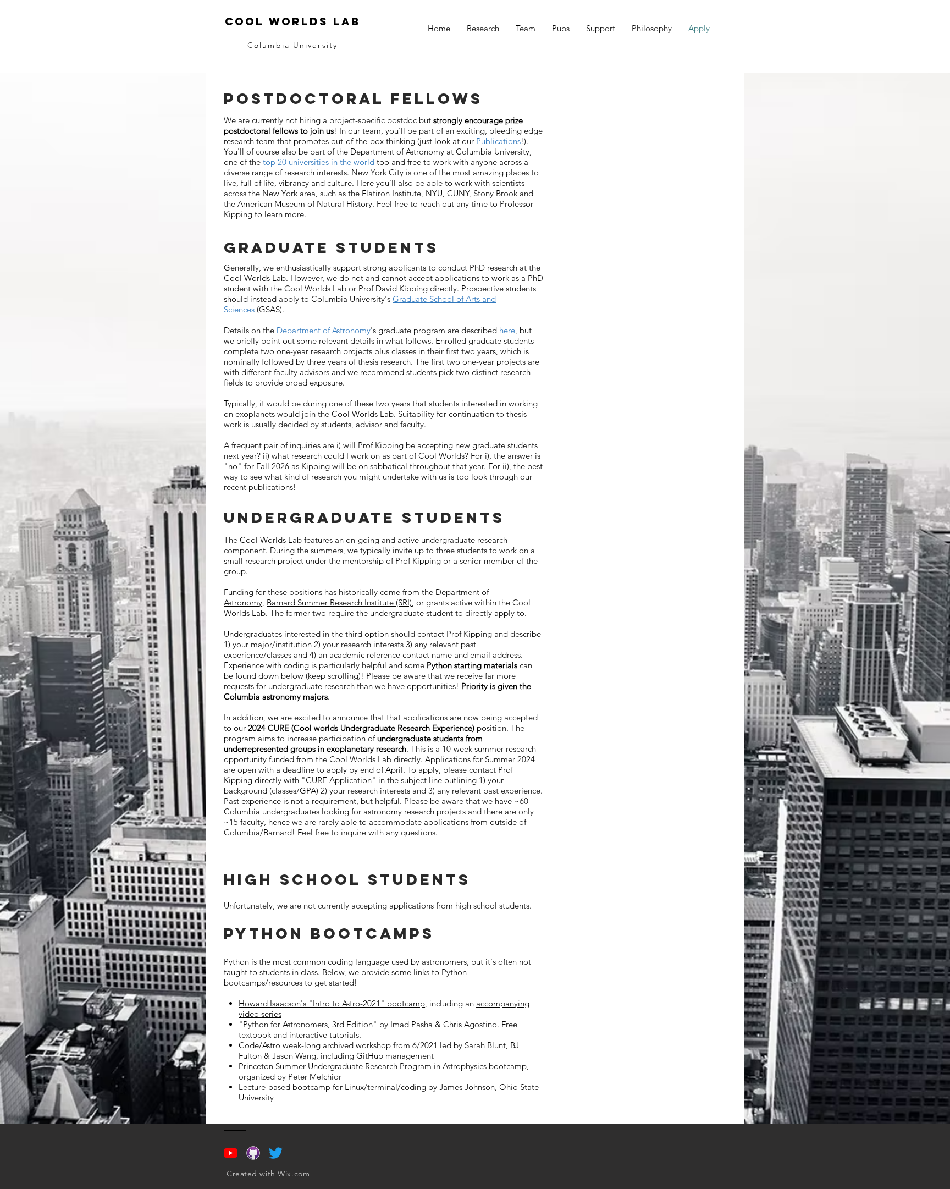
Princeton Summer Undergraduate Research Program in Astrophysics (363, 1066)
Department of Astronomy (324, 330)
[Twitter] (276, 1153)
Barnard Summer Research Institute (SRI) (339, 602)
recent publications (258, 487)
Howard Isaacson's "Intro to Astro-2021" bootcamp (332, 1003)
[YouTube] (231, 1153)
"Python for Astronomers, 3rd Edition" (308, 1024)
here (507, 330)
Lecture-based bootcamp (284, 1087)
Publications (498, 141)
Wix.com (294, 1174)
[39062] (253, 1153)
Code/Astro (259, 1045)
